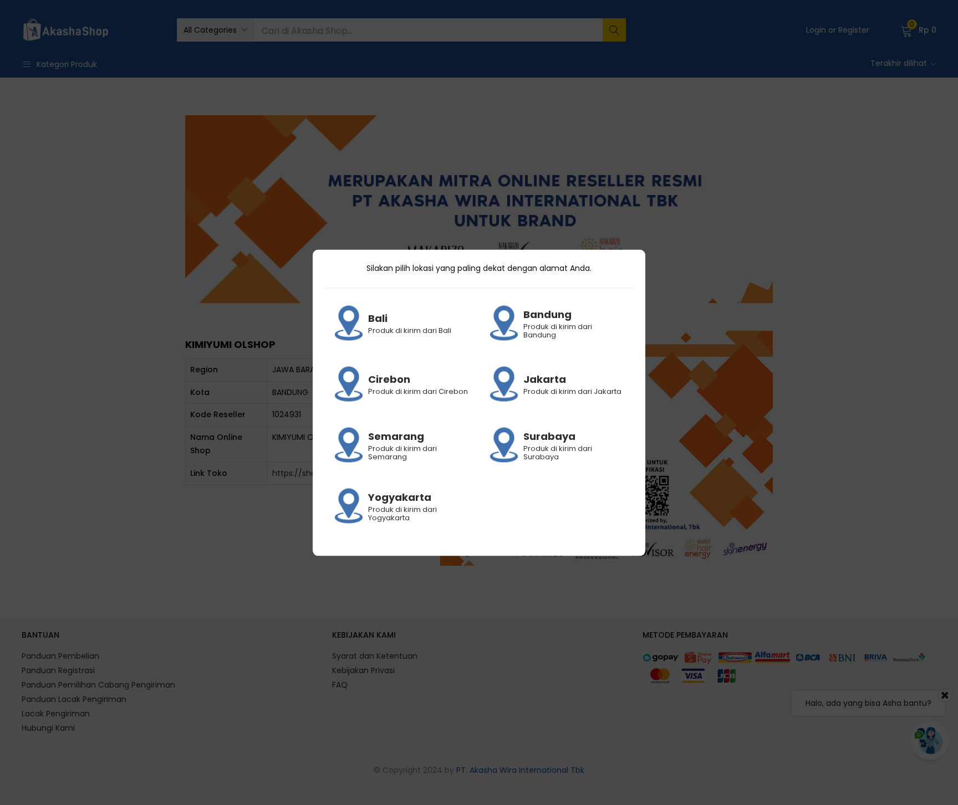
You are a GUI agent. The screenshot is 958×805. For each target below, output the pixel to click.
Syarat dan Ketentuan (374, 656)
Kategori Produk (67, 64)
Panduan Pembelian (60, 656)
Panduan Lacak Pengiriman (74, 699)
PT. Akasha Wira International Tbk (520, 770)
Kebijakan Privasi (363, 670)
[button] (215, 30)
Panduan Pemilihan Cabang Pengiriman (98, 684)
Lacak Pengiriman (56, 713)
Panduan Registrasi (58, 670)
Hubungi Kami (48, 728)
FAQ (340, 684)
